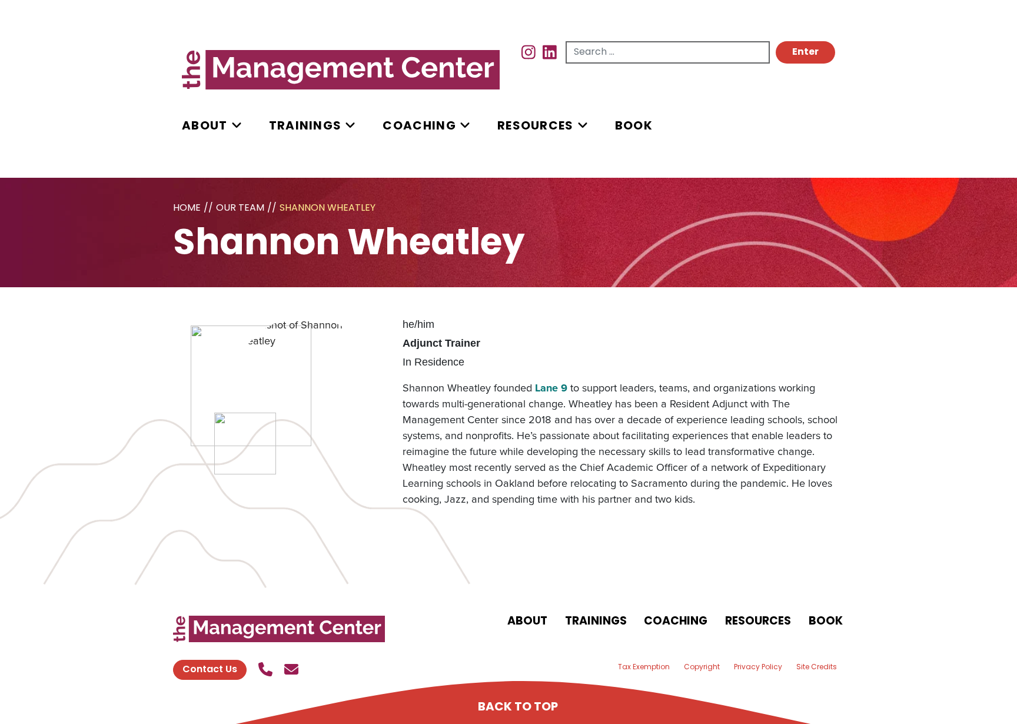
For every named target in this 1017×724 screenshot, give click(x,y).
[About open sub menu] (236, 126)
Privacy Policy (758, 667)
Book (634, 126)
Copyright (702, 667)
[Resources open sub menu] (582, 126)
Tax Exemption (644, 667)
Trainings (305, 126)
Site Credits (816, 667)
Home (187, 208)
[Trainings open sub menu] (350, 126)
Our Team (240, 208)
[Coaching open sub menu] (465, 126)
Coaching (419, 126)
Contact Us (209, 670)
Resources (535, 126)
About (205, 126)
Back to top (518, 707)
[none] (225, 126)
